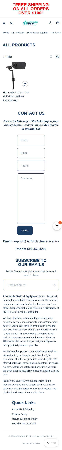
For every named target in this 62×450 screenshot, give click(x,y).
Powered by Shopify (44, 436)
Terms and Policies (31, 443)
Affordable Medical (25, 436)
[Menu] (4, 23)
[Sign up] (54, 285)
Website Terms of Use (24, 423)
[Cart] (58, 23)
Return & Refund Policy (24, 418)
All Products (18, 32)
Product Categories (37, 32)
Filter (9, 56)
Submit (25, 230)
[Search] (11, 23)
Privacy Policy (19, 414)
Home (6, 32)
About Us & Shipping (23, 409)
